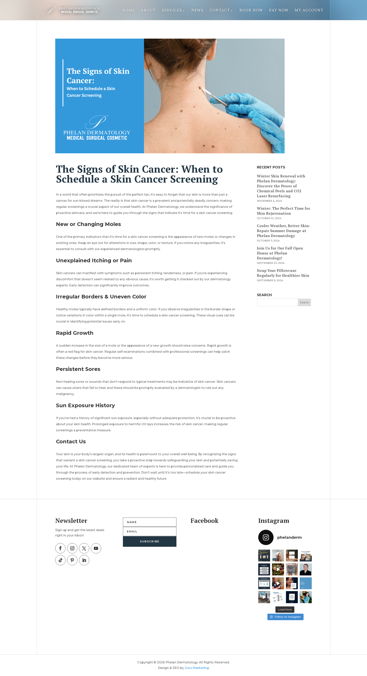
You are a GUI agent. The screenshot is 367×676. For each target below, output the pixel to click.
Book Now (251, 10)
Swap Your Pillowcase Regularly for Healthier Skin (283, 273)
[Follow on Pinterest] (72, 560)
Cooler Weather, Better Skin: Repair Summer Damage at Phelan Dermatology (283, 230)
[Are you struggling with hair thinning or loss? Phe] (306, 556)
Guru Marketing (197, 668)
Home (128, 10)
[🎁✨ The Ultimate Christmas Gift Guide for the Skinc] (264, 556)
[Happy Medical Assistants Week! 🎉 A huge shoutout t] (306, 597)
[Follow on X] (84, 548)
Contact (220, 10)
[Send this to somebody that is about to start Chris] (292, 597)
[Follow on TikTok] (60, 560)
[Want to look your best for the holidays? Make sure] (264, 569)
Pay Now (279, 10)
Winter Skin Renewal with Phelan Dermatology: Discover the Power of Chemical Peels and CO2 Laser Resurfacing (281, 186)
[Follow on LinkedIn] (84, 560)
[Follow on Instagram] (72, 548)
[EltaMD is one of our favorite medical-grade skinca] (278, 597)
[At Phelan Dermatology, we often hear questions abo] (292, 583)
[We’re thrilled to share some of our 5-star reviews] (292, 556)
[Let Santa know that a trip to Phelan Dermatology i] (278, 569)
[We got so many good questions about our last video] (264, 583)
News (198, 10)
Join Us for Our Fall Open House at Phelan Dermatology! (280, 253)
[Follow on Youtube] (96, 548)
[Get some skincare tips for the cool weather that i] (306, 583)
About (148, 10)
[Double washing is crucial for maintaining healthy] (292, 569)
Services (172, 10)
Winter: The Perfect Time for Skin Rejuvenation (283, 211)
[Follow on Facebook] (60, 548)
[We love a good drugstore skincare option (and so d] (278, 583)
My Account (309, 10)
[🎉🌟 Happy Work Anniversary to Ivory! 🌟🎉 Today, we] (306, 569)
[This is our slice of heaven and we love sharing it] (264, 597)
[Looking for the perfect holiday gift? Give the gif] (278, 556)
